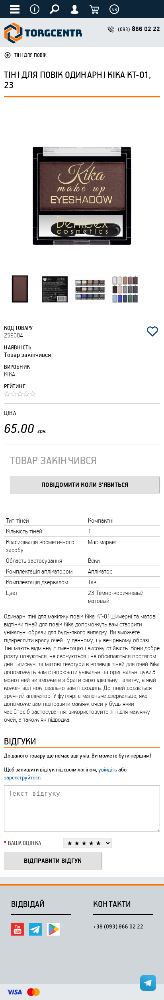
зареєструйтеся (22, 777)
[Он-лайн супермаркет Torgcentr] (43, 34)
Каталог (15, 9)
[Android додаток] (53, 929)
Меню (34, 9)
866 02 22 (139, 29)
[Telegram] (35, 929)
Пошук (54, 9)
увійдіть (107, 769)
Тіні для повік (30, 55)
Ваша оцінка (24, 843)
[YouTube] (17, 929)
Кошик (94, 9)
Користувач (74, 9)
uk (114, 9)
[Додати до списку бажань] (152, 331)
